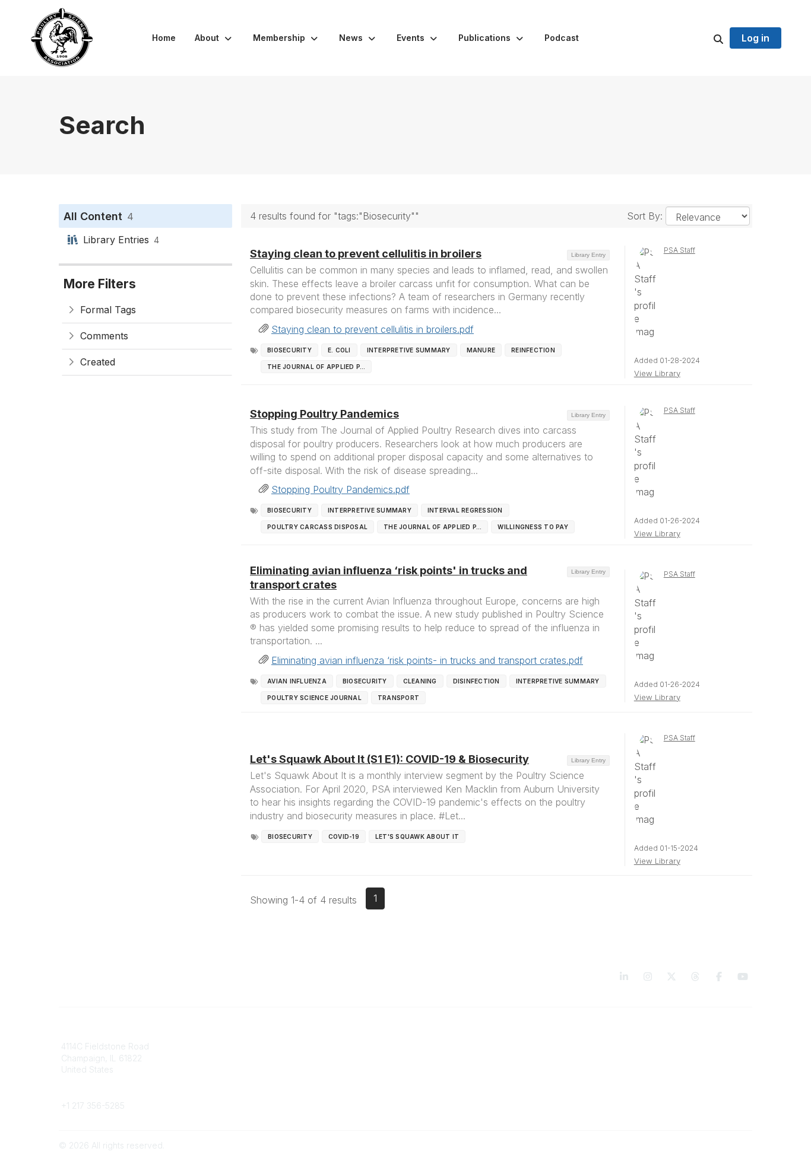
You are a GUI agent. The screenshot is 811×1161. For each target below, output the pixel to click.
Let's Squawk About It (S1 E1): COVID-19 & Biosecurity (389, 759)
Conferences (438, 1058)
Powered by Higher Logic (701, 1145)
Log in (755, 38)
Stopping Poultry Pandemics (324, 414)
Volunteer (255, 1087)
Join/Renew (260, 1046)
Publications (436, 1046)
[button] (214, 38)
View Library (657, 373)
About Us (606, 1046)
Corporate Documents (631, 1058)
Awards (427, 1069)
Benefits (253, 1058)
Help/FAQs (433, 1093)
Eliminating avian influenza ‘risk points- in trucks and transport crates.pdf (427, 660)
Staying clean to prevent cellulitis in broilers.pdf (372, 329)
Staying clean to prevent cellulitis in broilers (365, 253)
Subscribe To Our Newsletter (469, 1081)
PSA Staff (679, 250)
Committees (260, 1069)
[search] (703, 38)
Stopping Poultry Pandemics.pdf (340, 489)
